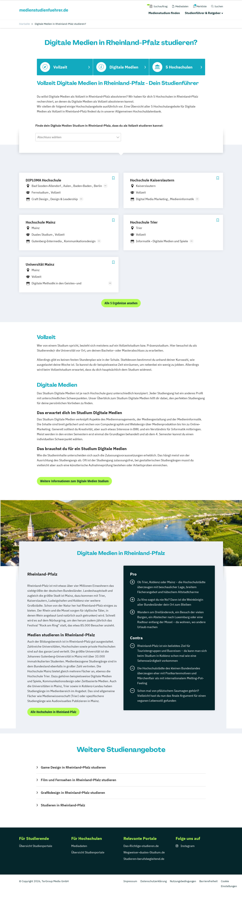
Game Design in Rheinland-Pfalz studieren (73, 767)
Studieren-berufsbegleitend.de (143, 859)
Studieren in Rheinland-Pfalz (63, 805)
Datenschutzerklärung (153, 881)
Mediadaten (79, 846)
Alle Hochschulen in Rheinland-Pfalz (53, 712)
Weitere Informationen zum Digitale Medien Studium (74, 481)
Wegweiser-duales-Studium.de (144, 852)
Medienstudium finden (164, 13)
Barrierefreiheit (208, 881)
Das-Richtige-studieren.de (141, 846)
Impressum (130, 881)
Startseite (24, 23)
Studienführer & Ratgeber (203, 13)
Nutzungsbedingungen (183, 881)
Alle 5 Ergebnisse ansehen (121, 303)
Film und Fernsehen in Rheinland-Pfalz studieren (78, 780)
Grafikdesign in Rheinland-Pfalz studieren (73, 792)
